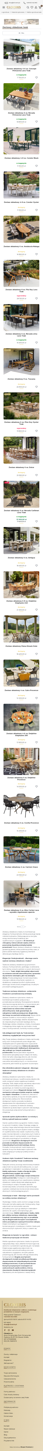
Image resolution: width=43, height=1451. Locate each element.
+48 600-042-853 (10, 1317)
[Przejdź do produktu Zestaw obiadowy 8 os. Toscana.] (21, 361)
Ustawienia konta (10, 1379)
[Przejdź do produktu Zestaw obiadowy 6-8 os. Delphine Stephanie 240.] (21, 584)
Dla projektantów (10, 1438)
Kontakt (6, 1357)
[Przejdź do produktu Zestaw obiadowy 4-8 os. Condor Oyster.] (21, 184)
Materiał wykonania (18, 12)
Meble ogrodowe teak (34, 12)
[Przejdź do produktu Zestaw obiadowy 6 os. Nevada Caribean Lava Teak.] (21, 494)
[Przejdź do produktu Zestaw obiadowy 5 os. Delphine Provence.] (21, 761)
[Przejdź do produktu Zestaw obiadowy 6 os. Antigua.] (21, 540)
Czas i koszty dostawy (11, 1394)
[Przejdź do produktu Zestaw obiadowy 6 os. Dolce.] (21, 450)
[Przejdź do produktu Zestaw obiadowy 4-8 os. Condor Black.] (21, 140)
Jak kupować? (9, 1363)
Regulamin (8, 1360)
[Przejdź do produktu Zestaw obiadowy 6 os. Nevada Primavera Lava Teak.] (21, 96)
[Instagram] (9, 1330)
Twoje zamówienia (10, 1373)
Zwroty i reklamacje (11, 1354)
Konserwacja (8, 1416)
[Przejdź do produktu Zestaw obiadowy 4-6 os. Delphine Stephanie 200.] (21, 717)
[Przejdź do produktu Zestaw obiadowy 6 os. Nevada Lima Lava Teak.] (21, 317)
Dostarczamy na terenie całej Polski (16, 1397)
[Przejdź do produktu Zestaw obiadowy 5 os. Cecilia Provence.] (21, 805)
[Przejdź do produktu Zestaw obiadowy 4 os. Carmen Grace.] (21, 849)
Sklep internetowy (21, 1447)
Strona (18, 926)
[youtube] (13, 1330)
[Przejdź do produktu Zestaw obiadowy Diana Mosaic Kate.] (21, 628)
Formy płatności (9, 1392)
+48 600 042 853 (31, 2)
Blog (5, 1435)
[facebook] (5, 1330)
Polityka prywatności (11, 1407)
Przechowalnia (9, 1382)
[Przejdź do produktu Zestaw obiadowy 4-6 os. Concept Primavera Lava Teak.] (21, 52)
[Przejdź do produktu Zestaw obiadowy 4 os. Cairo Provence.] (21, 673)
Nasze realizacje (9, 1429)
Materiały (7, 1410)
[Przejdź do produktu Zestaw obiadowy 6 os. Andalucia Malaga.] (21, 229)
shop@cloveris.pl (14, 2)
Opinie (6, 1432)
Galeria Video (8, 1413)
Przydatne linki (9, 1441)
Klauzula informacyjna (11, 1376)
